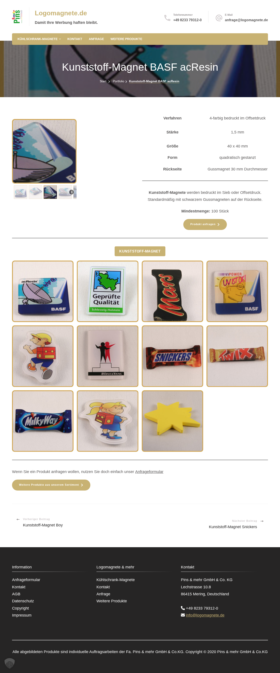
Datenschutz (23, 601)
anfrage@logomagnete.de (246, 20)
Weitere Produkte (126, 39)
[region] (75, 160)
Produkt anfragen (202, 224)
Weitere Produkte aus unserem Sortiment (49, 484)
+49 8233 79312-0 (187, 20)
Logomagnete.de (61, 13)
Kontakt (74, 39)
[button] (20, 192)
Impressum (22, 615)
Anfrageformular (149, 472)
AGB (16, 594)
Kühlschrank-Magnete (38, 39)
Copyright (20, 608)
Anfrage (96, 39)
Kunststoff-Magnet (140, 251)
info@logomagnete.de (205, 615)
